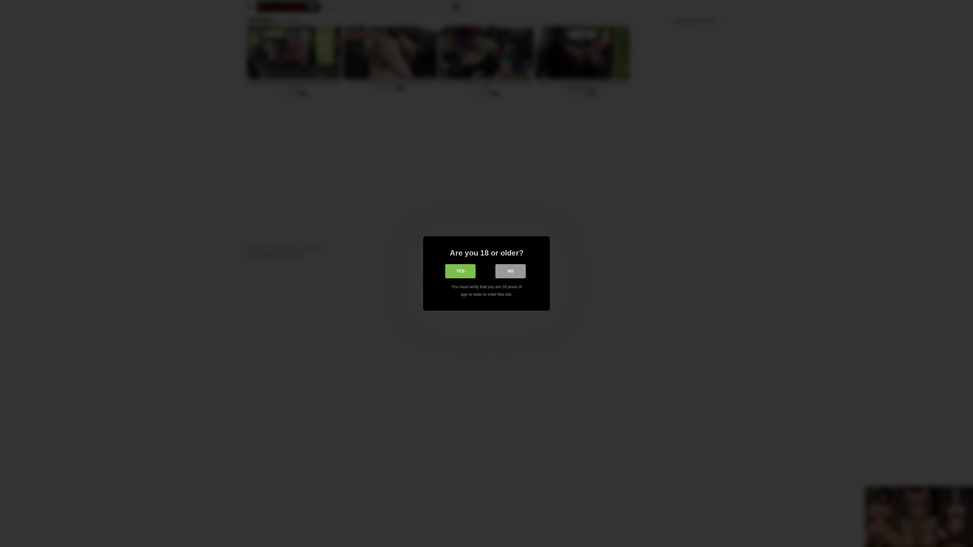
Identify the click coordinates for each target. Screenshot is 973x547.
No (511, 271)
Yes (460, 271)
